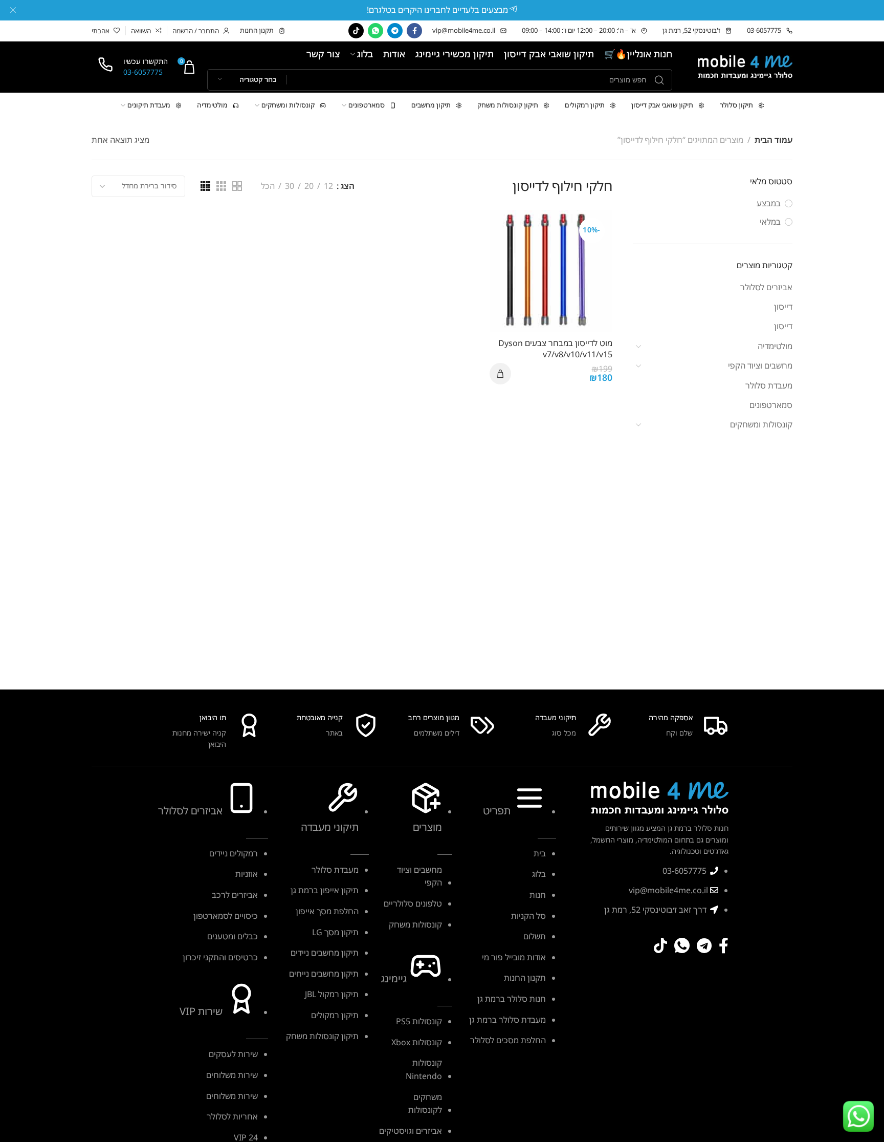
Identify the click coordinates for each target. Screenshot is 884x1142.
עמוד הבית (773, 139)
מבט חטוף (508, 278)
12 (328, 186)
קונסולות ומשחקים (761, 424)
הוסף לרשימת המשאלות (508, 228)
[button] (500, 373)
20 (309, 186)
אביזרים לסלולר (766, 287)
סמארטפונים (770, 405)
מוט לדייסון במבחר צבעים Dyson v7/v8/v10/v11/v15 (555, 348)
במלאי (770, 221)
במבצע (769, 203)
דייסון (783, 306)
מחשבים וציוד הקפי (760, 365)
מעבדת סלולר (768, 385)
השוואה (508, 253)
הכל (268, 186)
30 (289, 186)
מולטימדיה (775, 346)
